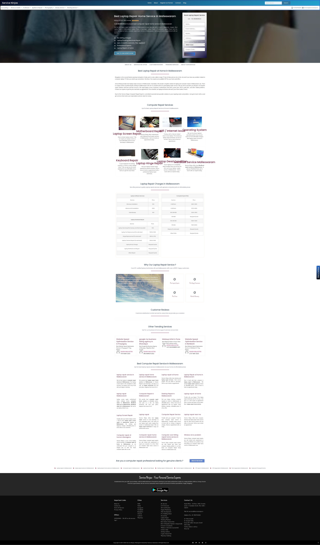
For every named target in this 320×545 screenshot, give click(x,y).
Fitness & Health (15, 8)
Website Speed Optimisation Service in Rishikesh (193, 341)
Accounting (4, 8)
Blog (184, 3)
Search (286, 3)
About (156, 3)
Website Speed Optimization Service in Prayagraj (125, 341)
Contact (178, 3)
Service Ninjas (10, 2)
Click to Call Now (318, 272)
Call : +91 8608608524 (194, 19)
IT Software (26, 8)
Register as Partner (166, 3)
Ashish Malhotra (126, 351)
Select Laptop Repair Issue (192, 41)
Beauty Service (59, 8)
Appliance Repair (37, 8)
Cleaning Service (72, 8)
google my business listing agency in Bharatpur (147, 341)
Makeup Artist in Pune (171, 339)
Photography (49, 8)
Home (149, 3)
